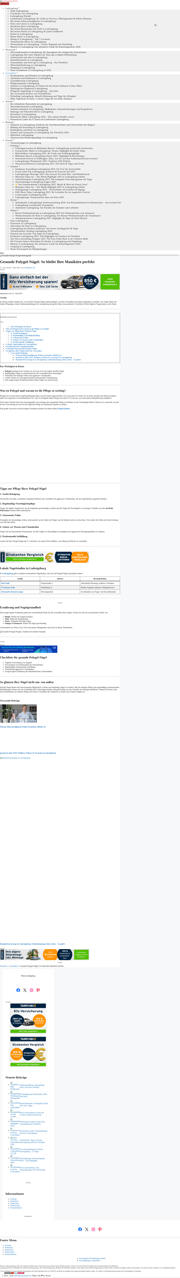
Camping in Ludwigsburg (22, 246)
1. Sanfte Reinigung (19, 333)
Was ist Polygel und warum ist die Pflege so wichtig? (27, 329)
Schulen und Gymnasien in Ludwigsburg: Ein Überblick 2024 (39, 132)
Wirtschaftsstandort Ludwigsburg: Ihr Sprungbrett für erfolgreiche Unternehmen (48, 52)
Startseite (3, 966)
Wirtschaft (10, 49)
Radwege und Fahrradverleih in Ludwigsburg (31, 111)
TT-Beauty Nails (8, 587)
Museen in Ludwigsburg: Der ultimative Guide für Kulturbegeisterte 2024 (45, 47)
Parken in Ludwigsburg (21, 34)
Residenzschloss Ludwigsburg (24, 26)
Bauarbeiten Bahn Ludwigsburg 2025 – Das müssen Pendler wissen (42, 117)
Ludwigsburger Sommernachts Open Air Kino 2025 (39, 197)
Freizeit (9, 140)
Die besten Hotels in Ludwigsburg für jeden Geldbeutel (36, 31)
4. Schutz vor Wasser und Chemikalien (27, 340)
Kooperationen (16, 1208)
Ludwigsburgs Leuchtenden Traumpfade (34, 205)
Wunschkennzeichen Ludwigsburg (26, 106)
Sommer (14, 166)
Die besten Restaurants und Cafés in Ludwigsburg (34, 29)
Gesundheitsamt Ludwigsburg (24, 80)
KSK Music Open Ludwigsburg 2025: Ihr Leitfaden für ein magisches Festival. (52, 192)
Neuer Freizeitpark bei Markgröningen (28, 249)
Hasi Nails (5, 583)
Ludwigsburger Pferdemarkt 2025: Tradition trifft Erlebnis (43, 161)
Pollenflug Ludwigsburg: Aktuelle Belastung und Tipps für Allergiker (43, 96)
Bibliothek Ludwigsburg (21, 135)
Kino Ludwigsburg (19, 220)
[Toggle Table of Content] (2, 322)
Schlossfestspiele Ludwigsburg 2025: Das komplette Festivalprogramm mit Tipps (53, 179)
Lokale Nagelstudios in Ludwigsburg (21, 344)
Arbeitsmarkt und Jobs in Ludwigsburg (28, 57)
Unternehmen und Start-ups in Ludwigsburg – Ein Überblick (39, 62)
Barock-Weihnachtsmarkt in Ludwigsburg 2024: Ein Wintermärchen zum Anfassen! (54, 213)
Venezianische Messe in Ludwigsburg (28, 41)
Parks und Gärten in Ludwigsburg (26, 24)
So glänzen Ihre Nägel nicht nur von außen (24, 351)
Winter (13, 210)
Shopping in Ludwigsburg (22, 67)
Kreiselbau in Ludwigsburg (23, 114)
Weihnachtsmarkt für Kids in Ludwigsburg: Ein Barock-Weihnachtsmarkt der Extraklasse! (58, 215)
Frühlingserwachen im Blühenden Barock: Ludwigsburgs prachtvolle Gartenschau (54, 148)
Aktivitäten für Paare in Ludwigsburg (28, 226)
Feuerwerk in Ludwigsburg (23, 223)
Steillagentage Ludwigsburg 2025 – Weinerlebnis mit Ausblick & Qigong (50, 189)
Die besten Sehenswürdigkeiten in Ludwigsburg (33, 21)
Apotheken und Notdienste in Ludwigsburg (30, 78)
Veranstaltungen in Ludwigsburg (25, 143)
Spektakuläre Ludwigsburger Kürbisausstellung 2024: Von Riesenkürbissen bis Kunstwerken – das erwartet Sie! (68, 202)
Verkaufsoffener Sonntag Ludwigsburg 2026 (31, 231)
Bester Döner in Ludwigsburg (24, 36)
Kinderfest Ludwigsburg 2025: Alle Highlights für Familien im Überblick (45, 236)
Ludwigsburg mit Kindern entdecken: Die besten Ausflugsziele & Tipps (44, 228)
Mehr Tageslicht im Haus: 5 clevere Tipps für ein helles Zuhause (41, 98)
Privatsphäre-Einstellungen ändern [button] (92, 1258)
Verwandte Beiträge (19, 353)
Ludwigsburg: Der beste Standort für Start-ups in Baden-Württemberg (43, 55)
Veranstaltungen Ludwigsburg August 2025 (35, 182)
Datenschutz (15, 1205)
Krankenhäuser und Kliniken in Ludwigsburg (31, 75)
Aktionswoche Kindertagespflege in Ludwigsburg (33, 137)
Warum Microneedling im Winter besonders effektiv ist (38, 355)
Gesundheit (11, 73)
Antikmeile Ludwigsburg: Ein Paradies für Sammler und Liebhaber (47, 207)
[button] (2, 253)
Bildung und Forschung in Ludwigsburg (29, 127)
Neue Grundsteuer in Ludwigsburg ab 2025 (30, 70)
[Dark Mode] (155, 25)
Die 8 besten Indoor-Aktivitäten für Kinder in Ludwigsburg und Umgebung (46, 241)
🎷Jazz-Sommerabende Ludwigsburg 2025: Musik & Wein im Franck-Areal (51, 184)
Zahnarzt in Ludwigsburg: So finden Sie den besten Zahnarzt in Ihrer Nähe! (46, 86)
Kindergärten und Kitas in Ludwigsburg (29, 130)
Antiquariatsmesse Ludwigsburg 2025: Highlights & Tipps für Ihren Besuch (51, 218)
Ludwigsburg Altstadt (20, 16)
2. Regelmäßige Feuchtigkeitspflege (25, 335)
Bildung (9, 122)
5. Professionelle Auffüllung (22, 342)
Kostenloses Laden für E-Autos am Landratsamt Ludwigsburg (39, 119)
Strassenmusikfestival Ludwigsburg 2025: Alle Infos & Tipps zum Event (49, 163)
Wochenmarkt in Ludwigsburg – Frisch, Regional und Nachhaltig (41, 44)
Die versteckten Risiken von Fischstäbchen (30, 93)
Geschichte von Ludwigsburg (24, 13)
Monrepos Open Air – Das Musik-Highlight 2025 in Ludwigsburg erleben (50, 176)
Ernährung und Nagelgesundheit (20, 346)
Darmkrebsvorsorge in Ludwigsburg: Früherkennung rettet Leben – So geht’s (48, 360)
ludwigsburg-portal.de (22, 1276)
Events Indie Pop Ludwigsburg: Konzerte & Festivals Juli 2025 (45, 171)
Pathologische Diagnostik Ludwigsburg (29, 88)
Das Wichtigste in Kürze (21, 327)
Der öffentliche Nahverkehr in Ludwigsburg (31, 104)
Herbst (13, 200)
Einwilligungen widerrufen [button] (89, 1261)
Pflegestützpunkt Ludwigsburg (24, 83)
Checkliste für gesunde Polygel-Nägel (21, 349)
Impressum (14, 1203)
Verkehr (9, 101)
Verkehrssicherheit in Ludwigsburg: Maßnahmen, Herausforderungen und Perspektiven (51, 109)
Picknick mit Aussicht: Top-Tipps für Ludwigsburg (34, 233)
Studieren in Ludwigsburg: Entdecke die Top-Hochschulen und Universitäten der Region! (52, 124)
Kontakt (13, 1199)
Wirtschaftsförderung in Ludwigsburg (28, 65)
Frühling (14, 145)
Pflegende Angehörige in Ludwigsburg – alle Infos (34, 91)
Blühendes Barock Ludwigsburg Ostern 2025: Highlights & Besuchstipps (49, 156)
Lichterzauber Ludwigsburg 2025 (31, 194)
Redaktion (14, 1201)
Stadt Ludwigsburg (19, 11)
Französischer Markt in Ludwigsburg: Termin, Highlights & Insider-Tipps (50, 150)
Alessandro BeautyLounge (12, 592)
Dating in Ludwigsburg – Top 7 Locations (30, 39)
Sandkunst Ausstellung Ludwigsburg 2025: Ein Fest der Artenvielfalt (48, 169)
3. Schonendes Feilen (19, 338)
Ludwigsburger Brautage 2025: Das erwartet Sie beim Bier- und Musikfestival (52, 174)
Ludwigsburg (12, 8)
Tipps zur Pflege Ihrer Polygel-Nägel (21, 331)
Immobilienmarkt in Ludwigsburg (26, 60)
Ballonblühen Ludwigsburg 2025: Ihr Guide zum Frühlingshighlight (47, 153)
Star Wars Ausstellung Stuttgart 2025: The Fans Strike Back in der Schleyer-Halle (49, 238)
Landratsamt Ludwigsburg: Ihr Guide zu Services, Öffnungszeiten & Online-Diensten (50, 18)
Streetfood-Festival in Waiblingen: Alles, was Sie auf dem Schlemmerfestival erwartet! (56, 158)
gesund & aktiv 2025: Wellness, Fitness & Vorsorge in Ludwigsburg (44, 357)
